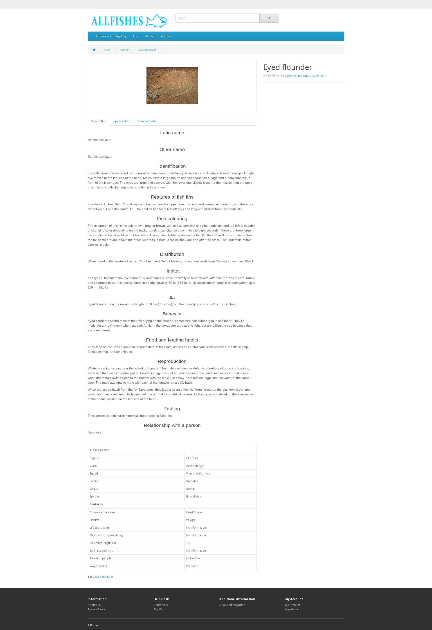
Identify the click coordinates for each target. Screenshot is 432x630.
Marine (124, 50)
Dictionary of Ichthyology (110, 36)
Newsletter (292, 609)
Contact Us (161, 605)
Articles (166, 36)
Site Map (159, 609)
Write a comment (313, 76)
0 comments (292, 76)
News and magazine (232, 605)
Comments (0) (146, 121)
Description (98, 121)
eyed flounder (104, 577)
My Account (292, 605)
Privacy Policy (96, 609)
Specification (122, 121)
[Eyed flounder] (172, 85)
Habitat (149, 36)
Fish (135, 36)
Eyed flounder (147, 50)
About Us (94, 605)
